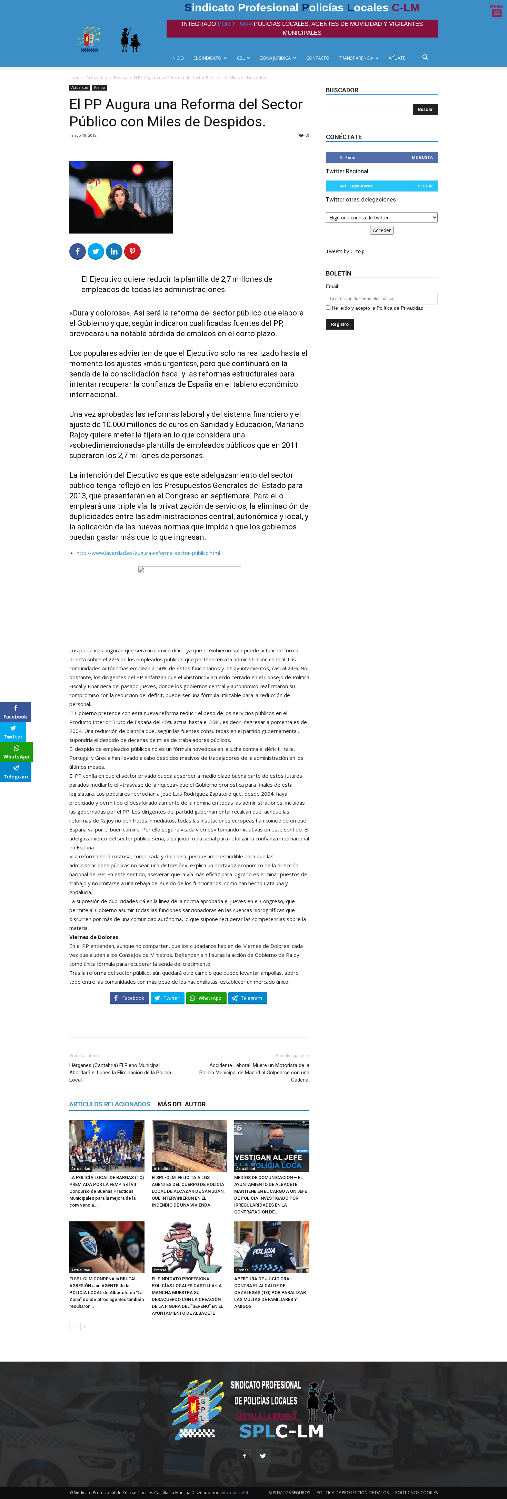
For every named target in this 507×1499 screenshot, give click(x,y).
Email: (332, 286)
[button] (427, 58)
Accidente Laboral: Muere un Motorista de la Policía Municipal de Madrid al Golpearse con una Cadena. (254, 1072)
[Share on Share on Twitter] (96, 251)
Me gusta (422, 157)
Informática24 (234, 1493)
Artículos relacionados (109, 1104)
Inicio (74, 78)
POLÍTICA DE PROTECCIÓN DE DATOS (353, 1493)
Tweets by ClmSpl (346, 251)
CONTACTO (317, 58)
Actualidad (96, 78)
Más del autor (182, 1104)
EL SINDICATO (207, 58)
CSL (241, 58)
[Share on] (6, 789)
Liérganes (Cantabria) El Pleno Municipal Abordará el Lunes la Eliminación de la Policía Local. (120, 1072)
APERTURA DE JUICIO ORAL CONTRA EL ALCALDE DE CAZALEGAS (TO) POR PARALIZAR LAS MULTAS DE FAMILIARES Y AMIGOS (270, 1292)
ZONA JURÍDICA (275, 58)
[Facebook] (244, 1456)
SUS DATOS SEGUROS (289, 1493)
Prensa (120, 78)
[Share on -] (114, 251)
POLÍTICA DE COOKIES (416, 1493)
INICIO (177, 58)
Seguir (425, 185)
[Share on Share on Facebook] (77, 251)
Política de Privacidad (400, 308)
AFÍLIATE (397, 58)
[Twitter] (263, 1456)
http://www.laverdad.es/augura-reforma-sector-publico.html (148, 552)
